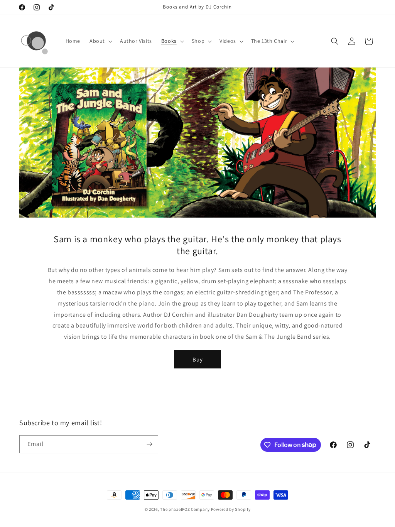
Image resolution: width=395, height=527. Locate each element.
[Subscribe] (149, 444)
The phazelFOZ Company (185, 509)
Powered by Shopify (231, 509)
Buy (197, 359)
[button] (100, 41)
